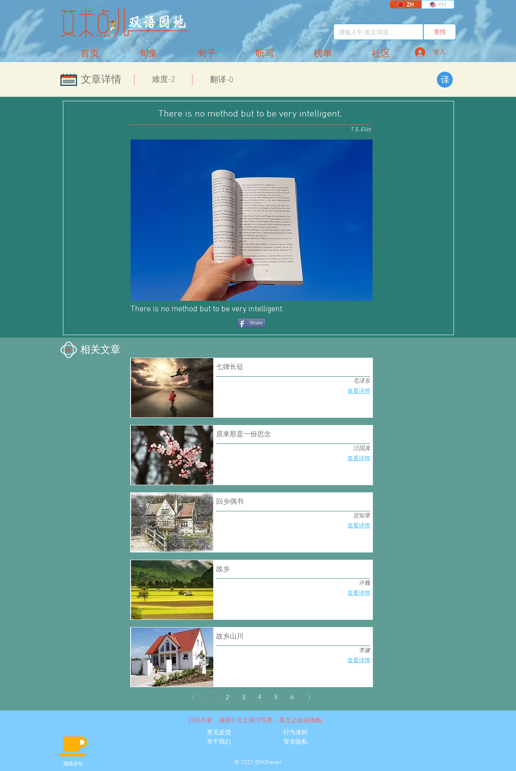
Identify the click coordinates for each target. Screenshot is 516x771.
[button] (381, 54)
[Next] (309, 697)
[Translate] (445, 80)
